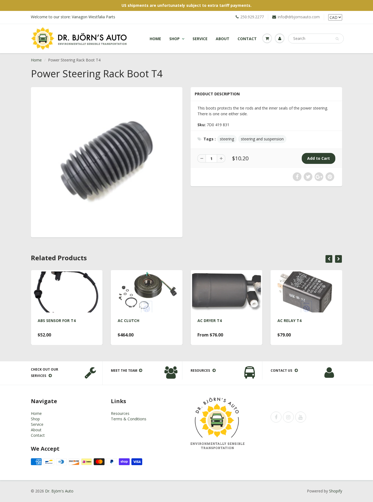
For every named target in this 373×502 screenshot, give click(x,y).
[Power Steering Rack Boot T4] (107, 162)
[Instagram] (288, 417)
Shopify (335, 491)
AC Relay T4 (289, 320)
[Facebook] (276, 417)
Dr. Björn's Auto (59, 491)
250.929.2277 (252, 16)
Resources (120, 413)
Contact (247, 38)
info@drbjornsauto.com (299, 16)
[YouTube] (300, 417)
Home (155, 38)
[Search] (337, 38)
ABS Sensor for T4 (57, 320)
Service (200, 38)
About (222, 38)
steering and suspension (262, 138)
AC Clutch (128, 320)
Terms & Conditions (128, 418)
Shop (174, 38)
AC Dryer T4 (209, 320)
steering (227, 138)
